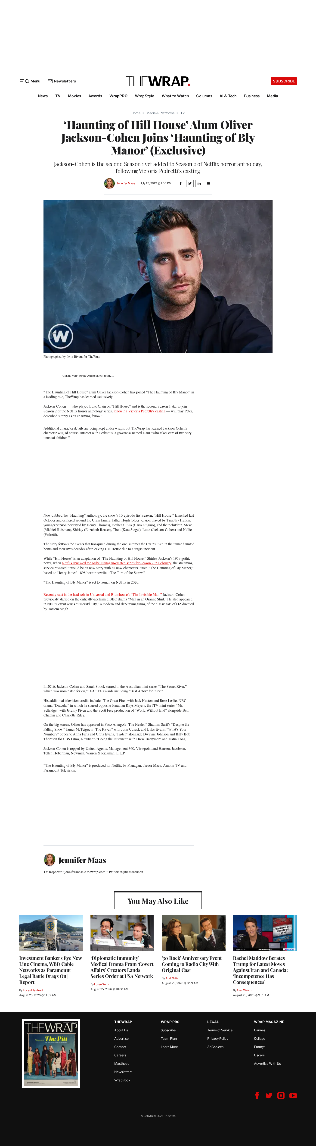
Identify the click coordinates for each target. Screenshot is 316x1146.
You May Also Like (158, 901)
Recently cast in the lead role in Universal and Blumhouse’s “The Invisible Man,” (102, 594)
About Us (121, 1030)
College (259, 1038)
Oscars (259, 1055)
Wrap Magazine (269, 1022)
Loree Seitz (101, 984)
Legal (213, 1022)
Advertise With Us (267, 1063)
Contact (120, 1047)
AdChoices (215, 1047)
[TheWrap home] (158, 81)
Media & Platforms (160, 113)
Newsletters (65, 81)
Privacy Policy (217, 1038)
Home (135, 113)
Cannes (259, 1030)
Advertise (121, 1038)
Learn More (169, 1047)
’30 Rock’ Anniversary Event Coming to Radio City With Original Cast (192, 964)
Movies (74, 96)
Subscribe (284, 81)
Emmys (259, 1047)
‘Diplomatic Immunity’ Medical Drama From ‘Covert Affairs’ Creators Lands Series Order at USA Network (121, 967)
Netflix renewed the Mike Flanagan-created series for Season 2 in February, (117, 562)
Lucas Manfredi (33, 990)
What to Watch (175, 96)
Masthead (121, 1063)
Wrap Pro (170, 1022)
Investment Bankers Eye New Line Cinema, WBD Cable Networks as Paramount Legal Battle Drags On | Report (50, 970)
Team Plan (169, 1038)
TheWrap (123, 1022)
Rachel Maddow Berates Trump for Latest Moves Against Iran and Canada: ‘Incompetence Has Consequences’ (260, 970)
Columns (204, 96)
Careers (120, 1055)
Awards (95, 96)
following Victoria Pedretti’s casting (139, 410)
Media (272, 96)
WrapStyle (144, 96)
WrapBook (122, 1080)
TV (58, 96)
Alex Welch (244, 990)
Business (252, 96)
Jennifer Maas (126, 183)
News (43, 96)
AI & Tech (228, 96)
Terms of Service (219, 1030)
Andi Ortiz (171, 978)
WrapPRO (118, 96)
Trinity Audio (86, 375)
